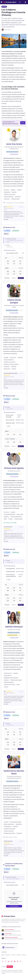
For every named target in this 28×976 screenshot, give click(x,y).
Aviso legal (14, 972)
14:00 (20, 274)
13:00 (20, 263)
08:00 (8, 261)
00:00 (8, 742)
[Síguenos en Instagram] (11, 961)
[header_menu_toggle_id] (1, 2)
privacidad (19, 972)
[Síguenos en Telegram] (17, 961)
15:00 (8, 434)
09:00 (14, 261)
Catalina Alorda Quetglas (14, 301)
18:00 (20, 732)
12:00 (14, 263)
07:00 (20, 588)
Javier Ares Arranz (14, 144)
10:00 (20, 261)
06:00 (14, 588)
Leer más (6, 219)
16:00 (14, 434)
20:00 (14, 734)
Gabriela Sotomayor (14, 626)
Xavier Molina (7, 29)
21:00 (20, 734)
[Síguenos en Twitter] (5, 961)
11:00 (8, 263)
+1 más (8, 426)
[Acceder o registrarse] (25, 2)
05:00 (8, 588)
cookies (3, 973)
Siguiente (20, 278)
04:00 (14, 598)
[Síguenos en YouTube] (14, 961)
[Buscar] (19, 2)
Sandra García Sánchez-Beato (14, 772)
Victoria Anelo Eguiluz (14, 468)
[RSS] (20, 961)
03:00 (8, 598)
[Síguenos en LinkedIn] (8, 961)
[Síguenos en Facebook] (2, 961)
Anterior (7, 278)
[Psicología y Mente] (10, 2)
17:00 (20, 434)
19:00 (8, 734)
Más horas (21, 258)
